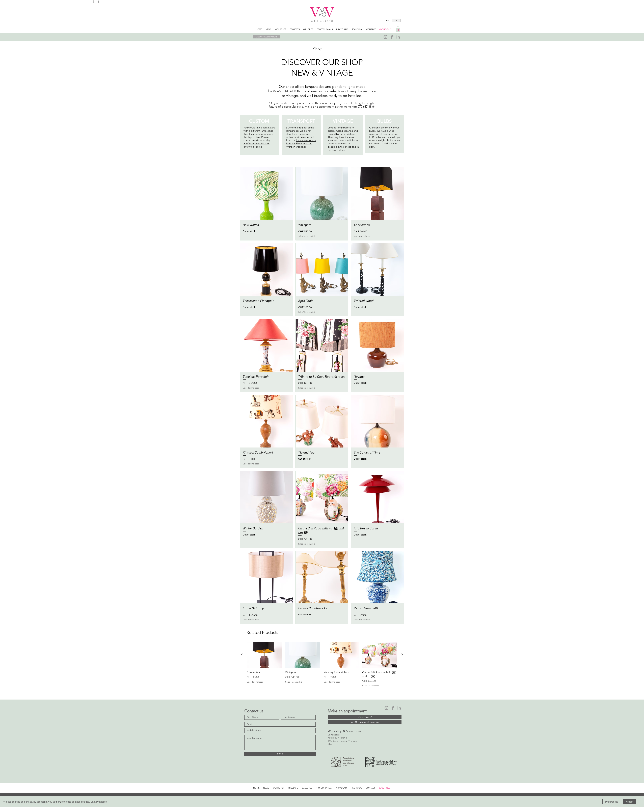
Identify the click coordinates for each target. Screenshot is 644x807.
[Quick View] (266, 193)
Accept (629, 801)
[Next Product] (402, 655)
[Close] (640, 801)
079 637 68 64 (366, 106)
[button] (398, 29)
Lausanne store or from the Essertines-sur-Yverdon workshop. (301, 143)
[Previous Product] (242, 655)
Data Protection (99, 801)
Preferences (611, 801)
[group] (322, 664)
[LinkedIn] (398, 37)
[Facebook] (391, 37)
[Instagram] (385, 37)
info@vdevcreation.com (257, 143)
